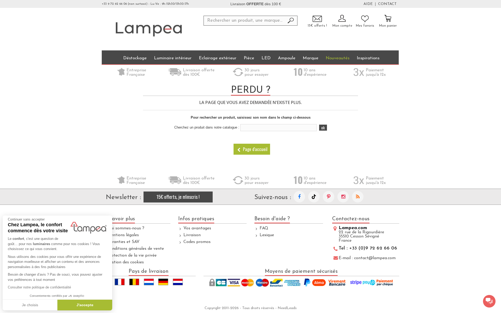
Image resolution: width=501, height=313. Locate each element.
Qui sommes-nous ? (125, 228)
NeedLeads (287, 308)
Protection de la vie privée (132, 255)
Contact (387, 4)
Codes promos (197, 242)
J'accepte (84, 305)
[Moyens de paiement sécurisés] (301, 283)
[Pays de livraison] (149, 282)
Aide (368, 4)
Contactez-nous (350, 219)
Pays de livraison (149, 271)
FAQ (264, 228)
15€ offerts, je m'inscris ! (178, 196)
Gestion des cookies (125, 262)
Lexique (267, 235)
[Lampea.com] (149, 29)
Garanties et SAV (123, 242)
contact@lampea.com (375, 258)
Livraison (192, 235)
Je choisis (30, 305)
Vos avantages (197, 228)
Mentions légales (123, 235)
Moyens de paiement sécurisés (301, 271)
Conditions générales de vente (135, 249)
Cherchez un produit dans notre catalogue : (206, 127)
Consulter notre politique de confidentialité (39, 287)
